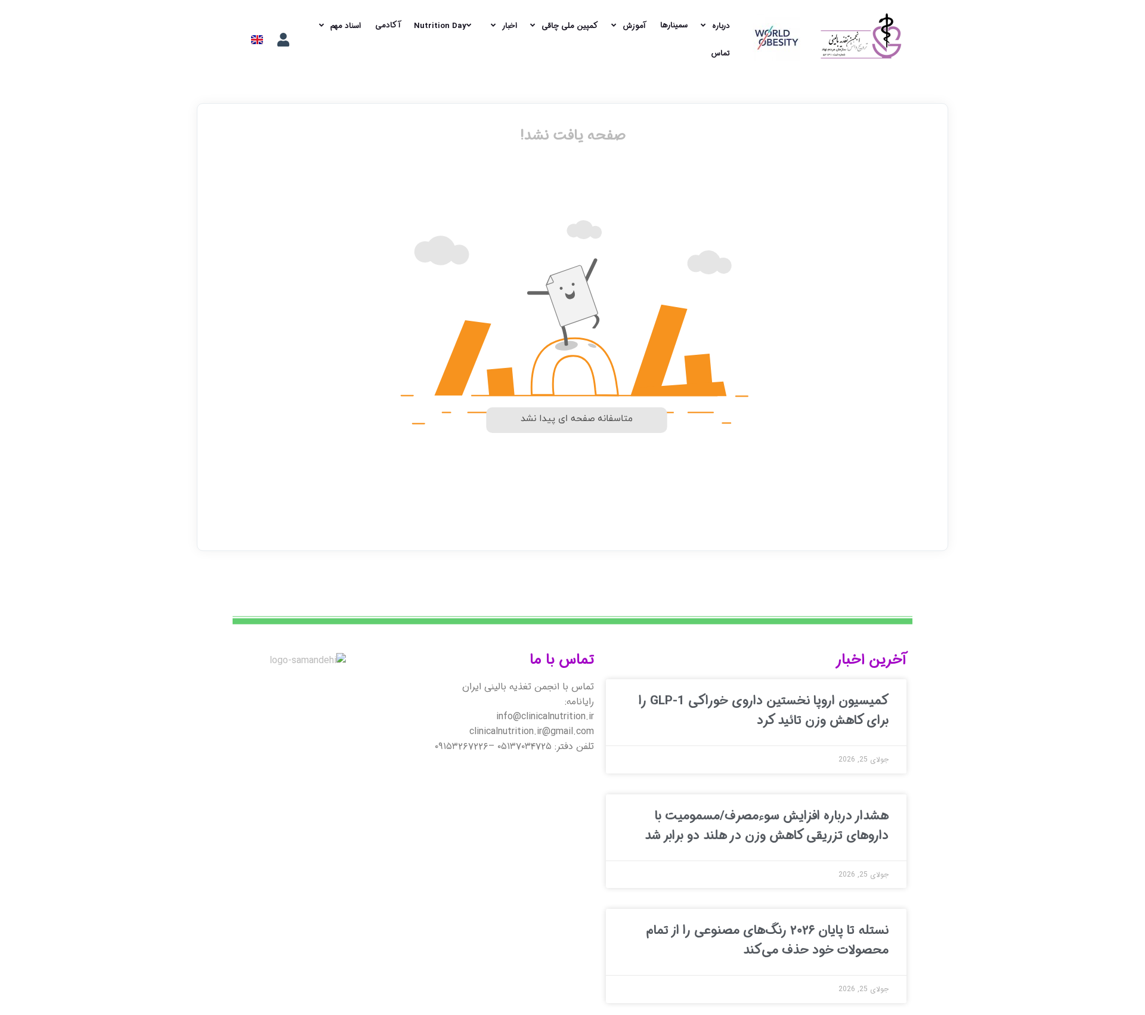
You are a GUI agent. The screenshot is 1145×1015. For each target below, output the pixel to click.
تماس (720, 53)
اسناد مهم (345, 26)
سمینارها (674, 25)
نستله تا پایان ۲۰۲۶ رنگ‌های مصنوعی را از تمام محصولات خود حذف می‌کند (767, 940)
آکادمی (388, 25)
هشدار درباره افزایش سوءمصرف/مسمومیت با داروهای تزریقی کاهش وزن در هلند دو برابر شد (767, 826)
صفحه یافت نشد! (573, 136)
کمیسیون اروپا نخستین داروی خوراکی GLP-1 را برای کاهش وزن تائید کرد (764, 711)
